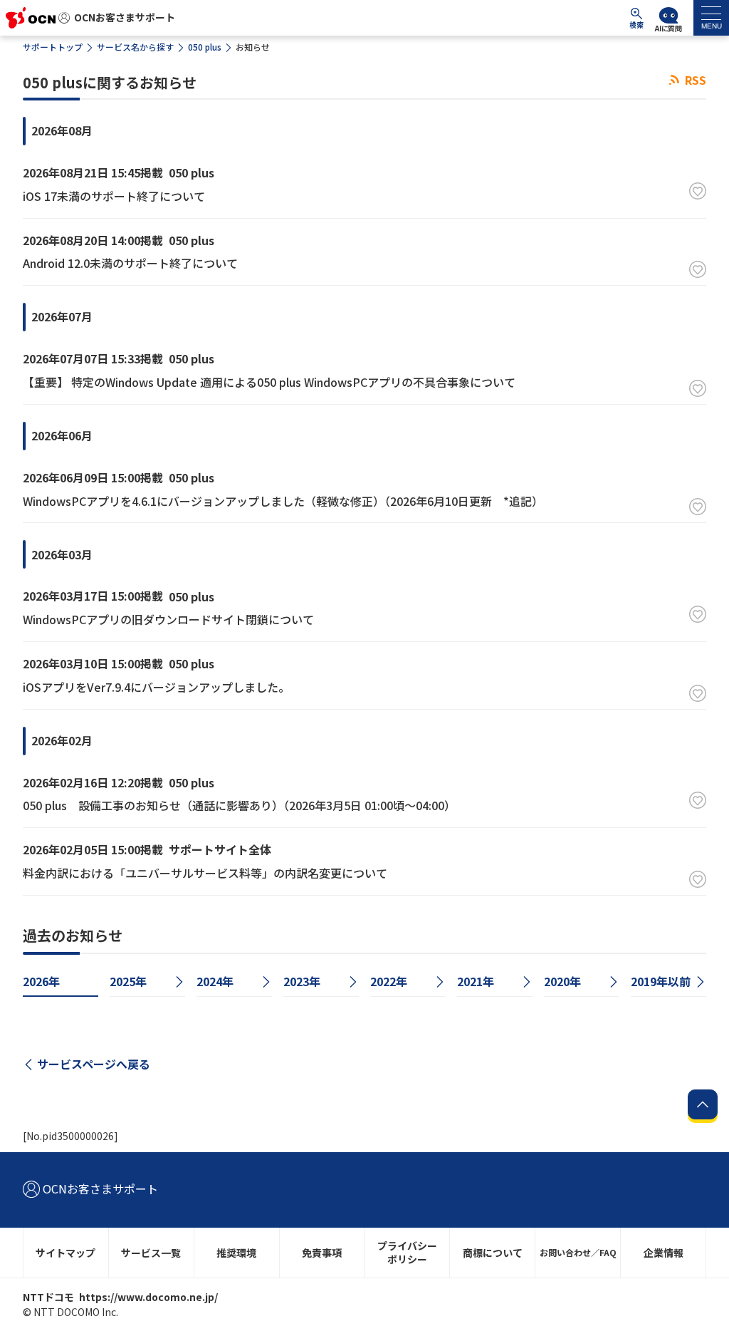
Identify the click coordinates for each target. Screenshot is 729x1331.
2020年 (562, 981)
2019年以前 (661, 981)
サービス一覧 (151, 1252)
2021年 (475, 981)
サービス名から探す (135, 47)
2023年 (301, 981)
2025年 (128, 981)
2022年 (388, 981)
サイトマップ (65, 1252)
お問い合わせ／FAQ (578, 1252)
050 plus (204, 47)
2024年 (215, 981)
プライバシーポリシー (407, 1252)
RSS (694, 79)
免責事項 (322, 1252)
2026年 (41, 981)
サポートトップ (53, 47)
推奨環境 (236, 1252)
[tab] (711, 18)
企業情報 (663, 1252)
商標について (493, 1252)
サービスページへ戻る (93, 1063)
